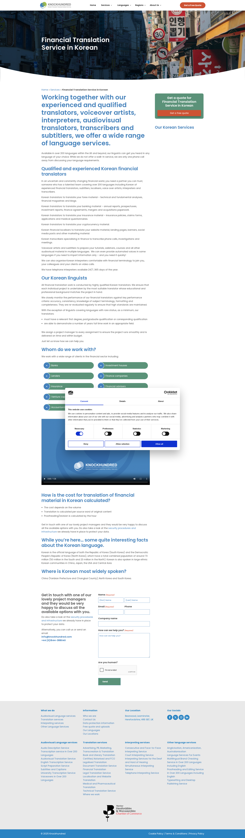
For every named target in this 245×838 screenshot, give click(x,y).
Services (55, 89)
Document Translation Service (100, 765)
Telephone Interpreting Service (142, 772)
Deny (86, 444)
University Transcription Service (58, 772)
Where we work (91, 794)
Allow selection (122, 444)
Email (106, 606)
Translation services (52, 719)
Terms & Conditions (176, 833)
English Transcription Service (56, 762)
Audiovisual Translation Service (58, 758)
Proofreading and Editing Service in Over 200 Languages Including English (185, 773)
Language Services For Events (183, 755)
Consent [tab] (84, 401)
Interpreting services (52, 723)
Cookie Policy (156, 833)
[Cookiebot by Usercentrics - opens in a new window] (166, 393)
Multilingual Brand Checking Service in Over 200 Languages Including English (184, 762)
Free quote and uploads (96, 726)
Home (44, 89)
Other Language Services (55, 726)
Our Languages (91, 730)
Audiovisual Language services (58, 716)
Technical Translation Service (99, 790)
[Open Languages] (131, 5)
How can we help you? (115, 630)
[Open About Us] (161, 5)
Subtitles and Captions (53, 769)
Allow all (159, 444)
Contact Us (89, 719)
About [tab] (161, 401)
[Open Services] (112, 5)
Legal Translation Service (97, 772)
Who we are (89, 716)
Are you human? (108, 662)
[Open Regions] (145, 5)
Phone (128, 606)
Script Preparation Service (55, 765)
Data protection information (98, 723)
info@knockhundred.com (56, 636)
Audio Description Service (55, 748)
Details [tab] (122, 401)
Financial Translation (94, 769)
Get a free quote (179, 113)
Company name (107, 618)
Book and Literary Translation (99, 755)
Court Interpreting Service (139, 755)
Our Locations (90, 733)
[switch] (108, 434)
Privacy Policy (196, 833)
